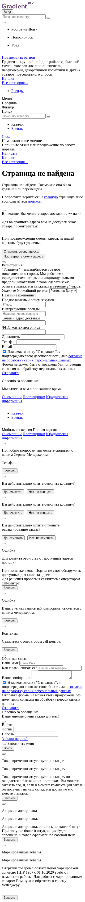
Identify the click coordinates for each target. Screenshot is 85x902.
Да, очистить (13, 492)
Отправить (10, 373)
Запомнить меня (21, 743)
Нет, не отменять (41, 538)
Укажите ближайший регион (25, 290)
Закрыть (10, 471)
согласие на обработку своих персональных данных (42, 358)
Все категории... (15, 83)
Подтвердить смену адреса (23, 256)
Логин (7, 729)
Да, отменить (13, 538)
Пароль (8, 734)
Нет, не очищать (40, 492)
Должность (11, 337)
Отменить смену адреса (21, 251)
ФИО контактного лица (21, 327)
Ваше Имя (10, 663)
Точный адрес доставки (21, 318)
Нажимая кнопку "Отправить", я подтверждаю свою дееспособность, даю (42, 356)
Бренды (17, 91)
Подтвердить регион (18, 57)
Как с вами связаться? (19, 668)
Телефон (9, 342)
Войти (8, 748)
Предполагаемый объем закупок (28, 300)
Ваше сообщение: (16, 678)
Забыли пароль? (15, 739)
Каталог (8, 79)
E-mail (7, 347)
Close (6, 136)
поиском (35, 201)
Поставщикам (34, 397)
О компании (12, 397)
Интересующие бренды (21, 309)
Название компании (18, 295)
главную (51, 197)
